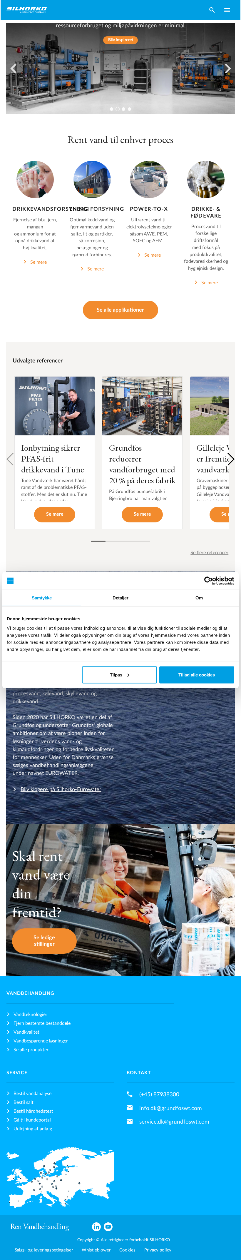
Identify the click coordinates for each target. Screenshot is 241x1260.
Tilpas (116, 674)
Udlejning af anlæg (33, 1129)
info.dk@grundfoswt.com (170, 1108)
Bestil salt (24, 1102)
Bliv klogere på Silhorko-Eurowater (61, 789)
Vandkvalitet (26, 1032)
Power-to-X (149, 209)
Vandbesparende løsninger (41, 1041)
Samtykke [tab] (42, 597)
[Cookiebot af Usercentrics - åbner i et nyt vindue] (208, 580)
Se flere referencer (209, 552)
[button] (231, 459)
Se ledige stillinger (44, 941)
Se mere (38, 262)
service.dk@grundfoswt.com (174, 1122)
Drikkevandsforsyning (50, 209)
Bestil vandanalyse (32, 1093)
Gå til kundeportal (32, 1120)
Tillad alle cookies (196, 674)
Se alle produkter (31, 1049)
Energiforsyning (96, 209)
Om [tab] (199, 597)
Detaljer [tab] (121, 597)
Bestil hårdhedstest (33, 1111)
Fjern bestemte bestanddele (42, 1023)
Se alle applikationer (120, 310)
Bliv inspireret (120, 40)
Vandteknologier (30, 1014)
